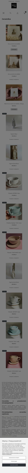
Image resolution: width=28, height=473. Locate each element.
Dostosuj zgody (14, 461)
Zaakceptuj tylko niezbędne (14, 457)
